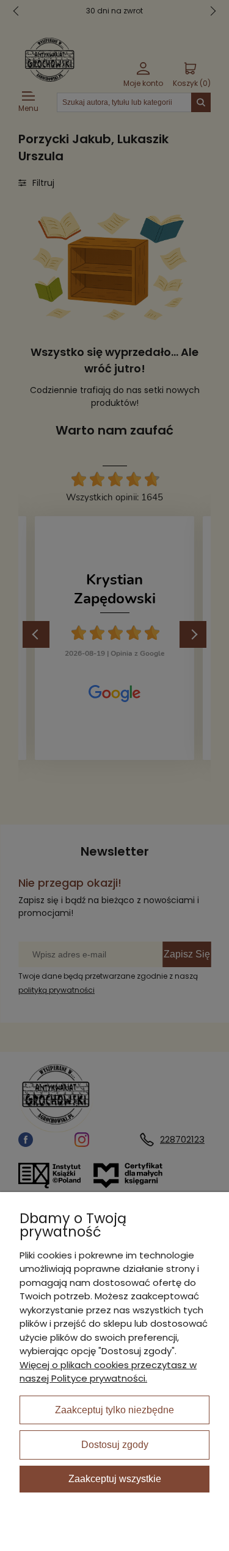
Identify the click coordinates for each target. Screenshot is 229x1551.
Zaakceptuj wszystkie (114, 1479)
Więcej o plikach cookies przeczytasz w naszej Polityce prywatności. (108, 1371)
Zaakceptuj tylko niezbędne (114, 1410)
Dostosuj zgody (114, 1444)
